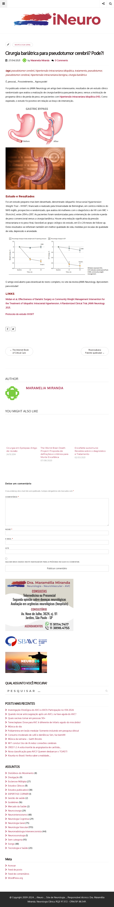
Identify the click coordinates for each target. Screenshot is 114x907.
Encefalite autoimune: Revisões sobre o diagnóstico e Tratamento (90, 451)
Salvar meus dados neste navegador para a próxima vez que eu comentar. (42, 562)
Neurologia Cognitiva (18, 818)
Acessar (12, 865)
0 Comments (61, 60)
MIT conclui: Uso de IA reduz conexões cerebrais (32, 743)
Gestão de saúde (16, 798)
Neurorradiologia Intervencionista (25, 831)
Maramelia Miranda (40, 60)
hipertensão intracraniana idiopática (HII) (80, 96)
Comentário (12, 497)
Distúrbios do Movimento (21, 773)
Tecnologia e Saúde (18, 848)
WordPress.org (15, 878)
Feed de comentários (18, 873)
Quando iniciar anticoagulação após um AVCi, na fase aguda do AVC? (42, 714)
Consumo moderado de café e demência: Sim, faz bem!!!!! (36, 734)
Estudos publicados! (18, 789)
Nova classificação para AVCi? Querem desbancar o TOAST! (37, 751)
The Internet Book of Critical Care (19, 351)
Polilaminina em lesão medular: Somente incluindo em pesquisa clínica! (43, 730)
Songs (11, 843)
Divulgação (13, 777)
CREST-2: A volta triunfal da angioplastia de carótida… (34, 747)
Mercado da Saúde (17, 806)
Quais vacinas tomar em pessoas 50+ (26, 718)
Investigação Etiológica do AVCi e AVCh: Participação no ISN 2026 (41, 710)
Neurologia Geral (23, 45)
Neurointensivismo (17, 814)
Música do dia (15, 726)
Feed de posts (15, 869)
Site (7, 548)
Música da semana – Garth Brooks (25, 739)
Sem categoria (15, 839)
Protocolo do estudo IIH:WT (20, 314)
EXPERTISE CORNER (18, 793)
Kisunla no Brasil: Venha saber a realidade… (29, 755)
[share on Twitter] (13, 329)
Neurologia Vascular (18, 827)
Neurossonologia (16, 835)
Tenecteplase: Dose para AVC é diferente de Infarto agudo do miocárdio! (44, 722)
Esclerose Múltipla (17, 781)
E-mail (9, 539)
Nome (8, 529)
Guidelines (13, 802)
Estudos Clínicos (16, 785)
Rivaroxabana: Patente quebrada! (94, 351)
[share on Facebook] (7, 329)
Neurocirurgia (14, 810)
